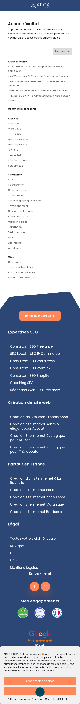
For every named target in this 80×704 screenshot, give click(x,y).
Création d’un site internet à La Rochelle (35, 480)
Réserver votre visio (41, 315)
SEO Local (18, 353)
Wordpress (15, 248)
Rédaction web (17, 232)
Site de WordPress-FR (21, 277)
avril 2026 (14, 123)
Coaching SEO (21, 383)
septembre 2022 (18, 144)
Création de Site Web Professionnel (39, 417)
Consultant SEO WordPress (32, 361)
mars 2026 (14, 129)
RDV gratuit (19, 546)
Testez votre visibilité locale (33, 538)
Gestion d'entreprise (20, 211)
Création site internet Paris (32, 490)
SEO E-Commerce (45, 353)
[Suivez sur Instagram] (45, 586)
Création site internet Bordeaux (36, 512)
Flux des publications (20, 267)
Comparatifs (15, 195)
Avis (10, 179)
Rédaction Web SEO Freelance (35, 390)
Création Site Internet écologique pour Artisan (37, 437)
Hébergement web (19, 216)
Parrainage (15, 227)
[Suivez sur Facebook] (34, 586)
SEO (10, 237)
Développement (18, 206)
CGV (14, 560)
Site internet (15, 243)
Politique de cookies (19, 699)
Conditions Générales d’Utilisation (51, 699)
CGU (14, 553)
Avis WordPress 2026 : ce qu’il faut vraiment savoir (38, 76)
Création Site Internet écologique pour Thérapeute (37, 449)
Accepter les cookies (40, 681)
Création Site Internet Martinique (37, 504)
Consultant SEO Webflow (30, 368)
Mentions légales (24, 567)
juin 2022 (13, 150)
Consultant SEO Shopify (29, 375)
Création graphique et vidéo (25, 200)
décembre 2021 (17, 160)
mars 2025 (14, 134)
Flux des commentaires (22, 272)
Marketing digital (18, 222)
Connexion (14, 262)
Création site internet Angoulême (37, 497)
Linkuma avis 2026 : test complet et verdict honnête (38, 90)
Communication (18, 190)
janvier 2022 (15, 155)
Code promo (16, 185)
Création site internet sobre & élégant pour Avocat (34, 426)
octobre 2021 (16, 166)
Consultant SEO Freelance (31, 346)
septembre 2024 (18, 139)
